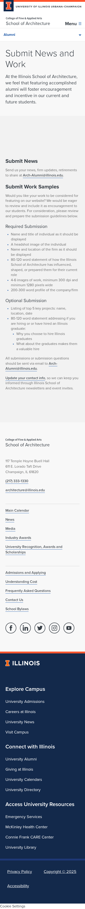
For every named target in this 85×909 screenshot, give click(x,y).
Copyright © (60, 872)
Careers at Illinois (20, 712)
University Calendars (23, 779)
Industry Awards (18, 537)
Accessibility (18, 886)
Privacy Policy (19, 872)
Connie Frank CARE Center (29, 837)
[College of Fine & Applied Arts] (28, 18)
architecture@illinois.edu (25, 490)
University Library (20, 847)
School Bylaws (17, 608)
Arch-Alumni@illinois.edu (43, 175)
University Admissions (24, 701)
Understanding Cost (21, 581)
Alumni (9, 34)
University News (19, 722)
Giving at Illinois (19, 769)
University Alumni (21, 759)
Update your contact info (25, 378)
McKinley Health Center (26, 827)
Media (10, 528)
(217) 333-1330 (16, 481)
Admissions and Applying (25, 572)
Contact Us (14, 599)
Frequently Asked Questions (28, 590)
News (9, 519)
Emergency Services (23, 817)
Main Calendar (17, 510)
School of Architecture (28, 23)
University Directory (23, 790)
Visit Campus (17, 732)
